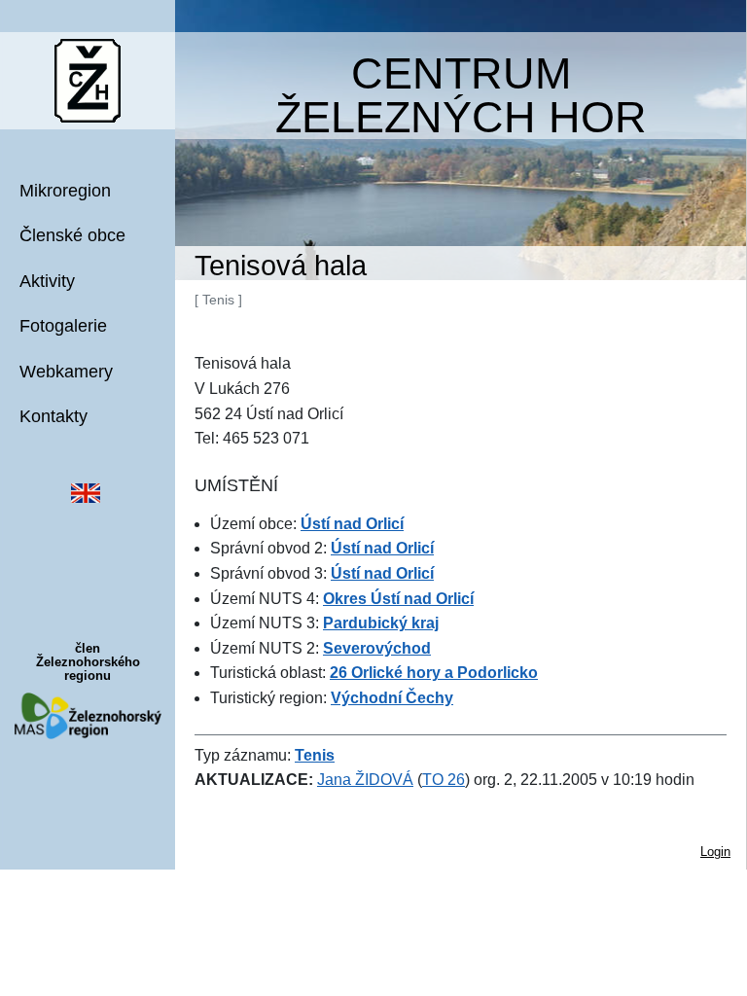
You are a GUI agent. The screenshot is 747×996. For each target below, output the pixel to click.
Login (715, 851)
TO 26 (443, 779)
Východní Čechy (392, 698)
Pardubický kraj (381, 623)
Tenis (315, 755)
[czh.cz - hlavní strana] (87, 79)
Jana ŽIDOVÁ (365, 779)
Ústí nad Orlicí (352, 524)
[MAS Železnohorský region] (88, 714)
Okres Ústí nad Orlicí (398, 598)
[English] (85, 491)
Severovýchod (377, 648)
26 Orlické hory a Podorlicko (434, 672)
